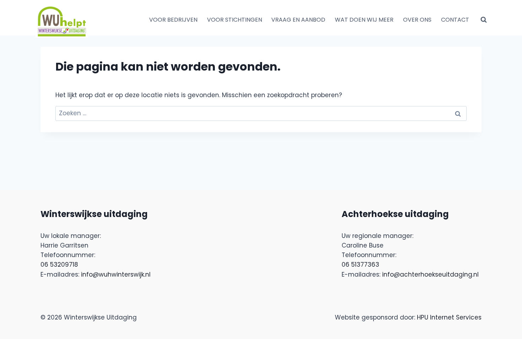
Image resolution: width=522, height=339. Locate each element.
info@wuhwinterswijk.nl (116, 274)
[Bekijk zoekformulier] (483, 19)
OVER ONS (417, 20)
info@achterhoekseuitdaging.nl (430, 274)
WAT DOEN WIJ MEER (364, 20)
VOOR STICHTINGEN (234, 20)
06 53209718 (59, 264)
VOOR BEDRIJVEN (173, 20)
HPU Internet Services (449, 317)
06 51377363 (360, 264)
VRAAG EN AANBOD (298, 20)
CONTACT (455, 20)
